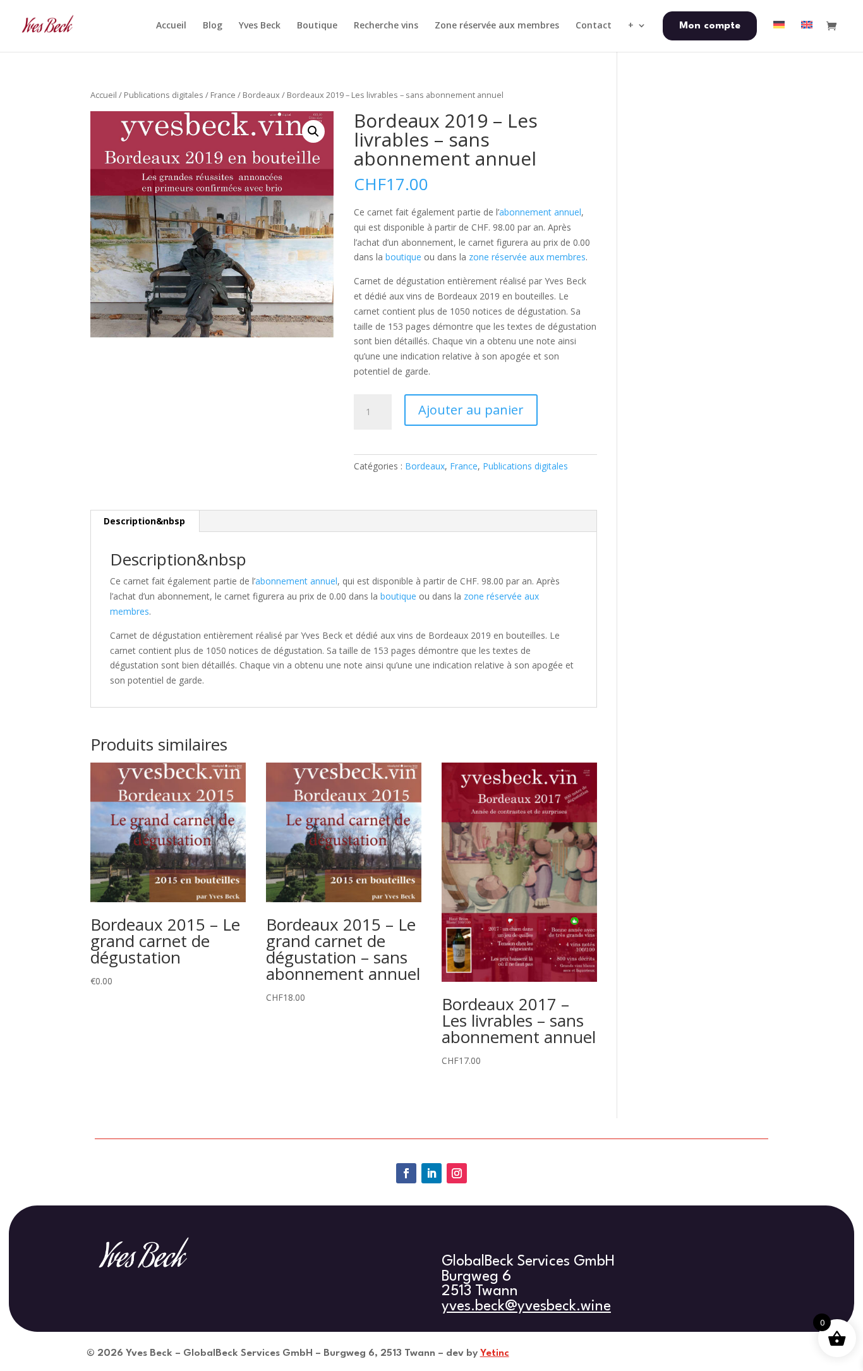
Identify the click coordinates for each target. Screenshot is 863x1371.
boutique (403, 257)
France (223, 94)
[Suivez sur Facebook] (406, 1173)
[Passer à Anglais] (806, 36)
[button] (313, 131)
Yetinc (494, 1353)
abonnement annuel (540, 212)
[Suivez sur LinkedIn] (431, 1173)
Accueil (103, 94)
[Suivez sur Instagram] (457, 1173)
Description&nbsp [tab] (144, 521)
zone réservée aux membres (527, 257)
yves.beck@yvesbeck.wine (526, 1306)
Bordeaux (261, 94)
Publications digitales (163, 94)
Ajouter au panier (471, 409)
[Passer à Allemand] (779, 36)
